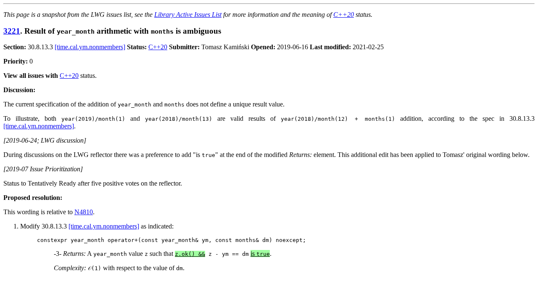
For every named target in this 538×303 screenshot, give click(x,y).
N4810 (83, 211)
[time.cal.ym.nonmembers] (90, 46)
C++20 (343, 14)
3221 (11, 31)
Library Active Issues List (188, 14)
